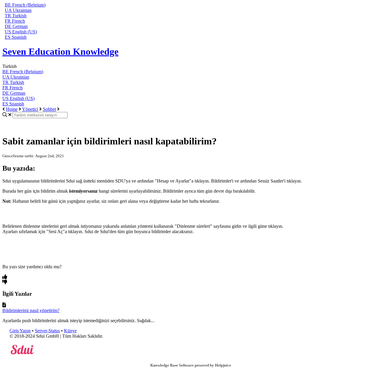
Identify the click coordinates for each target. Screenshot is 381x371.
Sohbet (49, 109)
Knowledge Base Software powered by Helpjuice (190, 365)
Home (12, 109)
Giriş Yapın (20, 330)
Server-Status (47, 330)
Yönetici (30, 109)
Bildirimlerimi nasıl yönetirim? (31, 310)
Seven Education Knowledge (60, 51)
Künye (70, 330)
